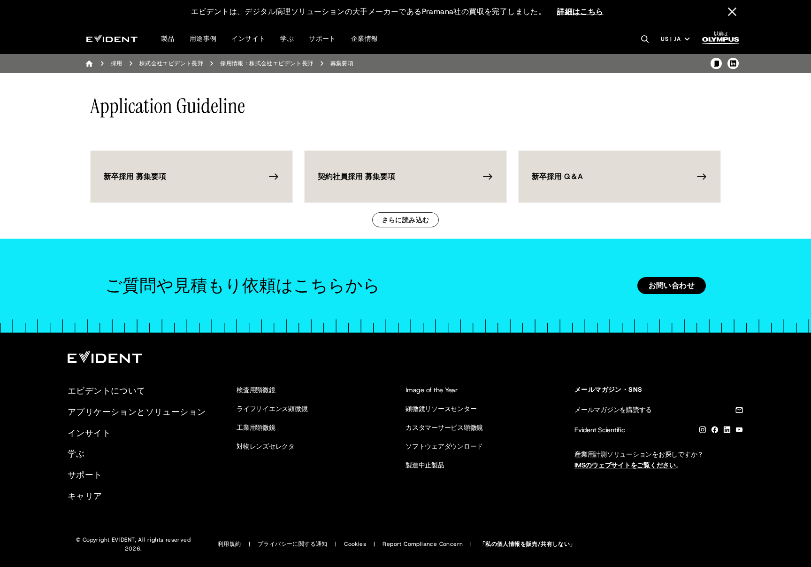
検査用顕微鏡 (256, 390)
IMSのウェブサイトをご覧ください (625, 465)
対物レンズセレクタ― (269, 446)
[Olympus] (721, 40)
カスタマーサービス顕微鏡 (444, 427)
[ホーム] (89, 63)
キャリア (85, 496)
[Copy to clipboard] (716, 63)
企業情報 (364, 38)
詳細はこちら (580, 11)
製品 (168, 38)
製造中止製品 (425, 465)
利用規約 (229, 544)
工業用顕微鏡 (256, 427)
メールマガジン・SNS (608, 389)
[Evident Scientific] (112, 38)
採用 (116, 63)
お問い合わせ (672, 285)
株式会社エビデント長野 (171, 63)
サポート (322, 38)
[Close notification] (732, 11)
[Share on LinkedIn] (733, 63)
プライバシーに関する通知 (293, 544)
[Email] (739, 412)
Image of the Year (432, 390)
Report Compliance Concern (423, 544)
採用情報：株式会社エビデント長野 (266, 63)
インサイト (248, 38)
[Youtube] (739, 431)
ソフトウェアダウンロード (444, 446)
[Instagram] (702, 431)
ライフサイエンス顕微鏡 (272, 408)
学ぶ (287, 38)
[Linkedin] (727, 431)
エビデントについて (106, 390)
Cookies (355, 544)
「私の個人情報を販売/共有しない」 (528, 544)
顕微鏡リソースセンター (441, 408)
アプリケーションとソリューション (137, 412)
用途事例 (203, 38)
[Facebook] (715, 431)
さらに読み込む (405, 220)
